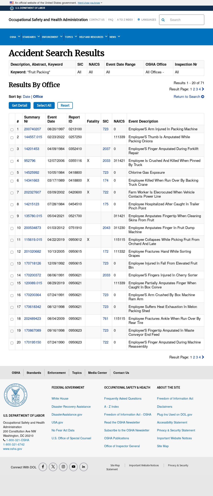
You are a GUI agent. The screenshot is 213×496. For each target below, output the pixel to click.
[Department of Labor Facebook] (42, 467)
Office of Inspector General (122, 446)
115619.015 (33, 239)
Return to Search (187, 96)
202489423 (32, 318)
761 (105, 318)
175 (105, 203)
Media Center (97, 372)
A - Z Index (111, 406)
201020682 (32, 251)
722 (105, 191)
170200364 (32, 294)
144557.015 (33, 136)
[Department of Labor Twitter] (53, 467)
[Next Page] (203, 88)
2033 (106, 160)
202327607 (32, 191)
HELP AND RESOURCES (91, 36)
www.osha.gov (12, 449)
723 (105, 128)
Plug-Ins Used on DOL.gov (174, 414)
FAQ (110, 19)
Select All (44, 105)
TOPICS (69, 36)
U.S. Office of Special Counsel (71, 438)
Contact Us (97, 19)
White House (60, 398)
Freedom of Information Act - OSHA (127, 414)
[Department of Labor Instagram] (63, 467)
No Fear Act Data (63, 430)
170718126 (32, 263)
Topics (77, 372)
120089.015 (33, 282)
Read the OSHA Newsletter (122, 422)
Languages (148, 19)
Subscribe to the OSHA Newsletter (126, 430)
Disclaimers (164, 406)
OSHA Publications (116, 438)
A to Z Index (125, 19)
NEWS (113, 36)
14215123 (31, 203)
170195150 (32, 342)
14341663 (31, 180)
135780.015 (33, 215)
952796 (29, 160)
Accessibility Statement (172, 422)
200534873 (32, 227)
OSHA (13, 36)
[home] (15, 394)
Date (26, 96)
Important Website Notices (174, 438)
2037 (106, 148)
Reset (65, 105)
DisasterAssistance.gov (67, 414)
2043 (106, 227)
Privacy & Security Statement (176, 430)
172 (105, 251)
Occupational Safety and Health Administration (48, 19)
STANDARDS (29, 36)
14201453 (31, 148)
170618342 (32, 306)
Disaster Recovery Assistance (71, 406)
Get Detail (19, 105)
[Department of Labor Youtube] (73, 467)
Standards (34, 372)
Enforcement (57, 372)
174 (105, 180)
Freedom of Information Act (175, 398)
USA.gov (57, 422)
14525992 (31, 172)
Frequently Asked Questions (122, 398)
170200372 (32, 274)
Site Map (163, 446)
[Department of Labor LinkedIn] (83, 467)
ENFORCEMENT (50, 36)
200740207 (32, 128)
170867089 (32, 330)
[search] (163, 20)
